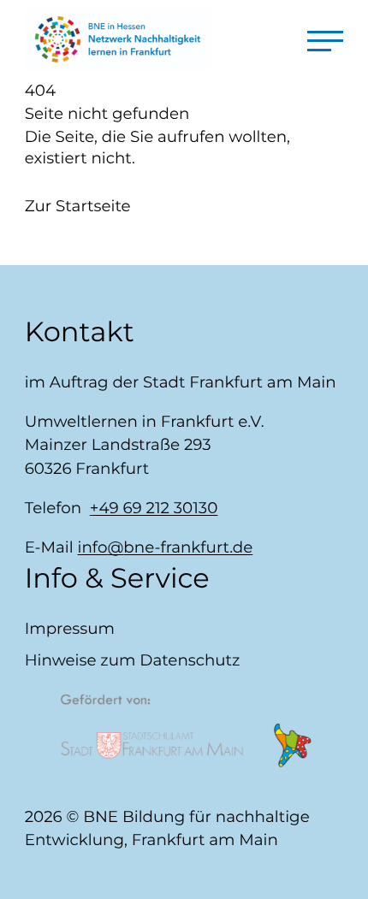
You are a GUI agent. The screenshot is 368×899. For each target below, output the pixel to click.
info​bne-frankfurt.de (165, 547)
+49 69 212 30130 (154, 508)
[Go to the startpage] (118, 39)
